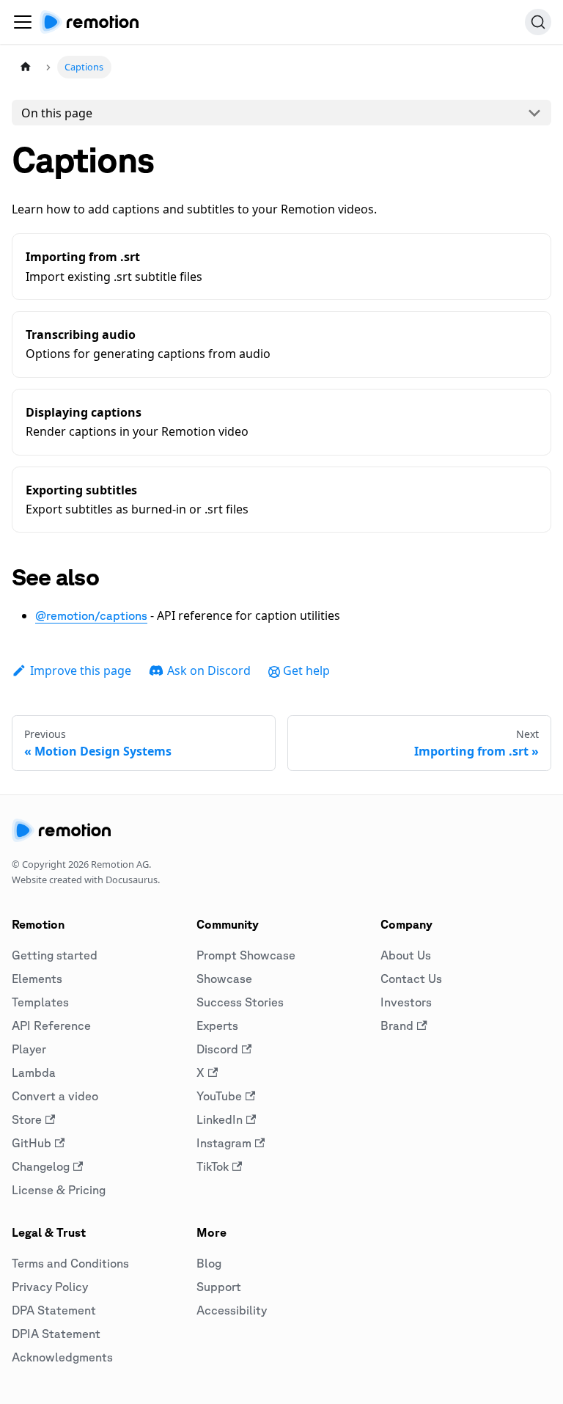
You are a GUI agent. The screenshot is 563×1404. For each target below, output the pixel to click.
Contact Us (411, 978)
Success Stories (240, 1002)
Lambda (34, 1072)
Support (218, 1286)
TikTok (212, 1166)
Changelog (41, 1166)
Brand (396, 1025)
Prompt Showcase (245, 955)
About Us (405, 955)
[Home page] (26, 67)
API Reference (51, 1025)
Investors (406, 1002)
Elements (37, 978)
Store (27, 1119)
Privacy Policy (50, 1286)
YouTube (219, 1096)
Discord (217, 1049)
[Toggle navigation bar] (23, 22)
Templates (40, 1002)
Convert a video (55, 1096)
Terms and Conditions (70, 1263)
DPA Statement (54, 1310)
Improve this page (80, 670)
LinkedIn (219, 1119)
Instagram (223, 1142)
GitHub (31, 1142)
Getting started (54, 955)
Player (29, 1049)
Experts (217, 1025)
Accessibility (231, 1310)
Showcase (224, 978)
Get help (306, 670)
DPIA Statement (56, 1333)
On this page (56, 113)
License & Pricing (59, 1189)
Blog (208, 1263)
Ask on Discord (209, 670)
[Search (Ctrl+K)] (538, 22)
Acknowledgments (62, 1357)
